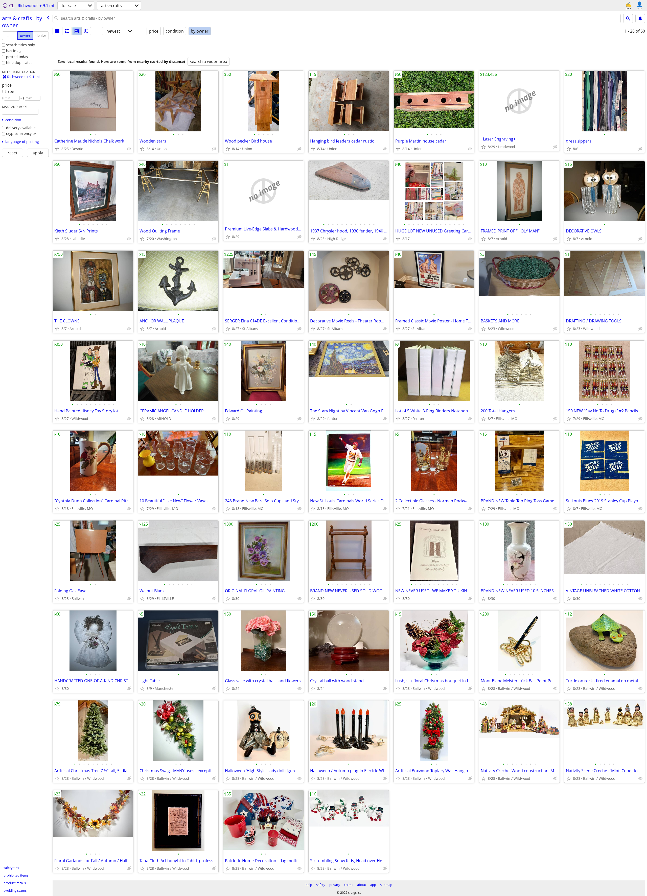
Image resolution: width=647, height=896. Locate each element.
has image (15, 50)
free (10, 91)
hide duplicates (19, 62)
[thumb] (67, 31)
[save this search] (640, 18)
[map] (86, 31)
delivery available (21, 127)
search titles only (20, 44)
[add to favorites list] (57, 149)
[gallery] (76, 31)
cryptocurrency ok (21, 133)
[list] (57, 31)
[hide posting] (129, 149)
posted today (17, 56)
